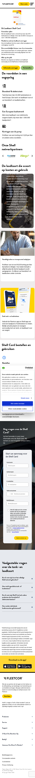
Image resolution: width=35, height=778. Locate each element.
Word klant (7, 696)
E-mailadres (10, 481)
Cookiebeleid (6, 761)
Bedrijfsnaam (10, 500)
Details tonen (25, 398)
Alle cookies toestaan (17, 403)
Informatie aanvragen (11, 68)
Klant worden (24, 4)
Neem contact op (21, 538)
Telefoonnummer (11, 490)
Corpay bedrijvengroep (18, 528)
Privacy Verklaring (7, 765)
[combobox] (10, 494)
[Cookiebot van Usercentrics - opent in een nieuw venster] (25, 368)
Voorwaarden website (8, 758)
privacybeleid (15, 532)
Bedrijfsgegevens (7, 755)
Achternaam (10, 472)
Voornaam (10, 462)
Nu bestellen (27, 68)
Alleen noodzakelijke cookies (17, 409)
